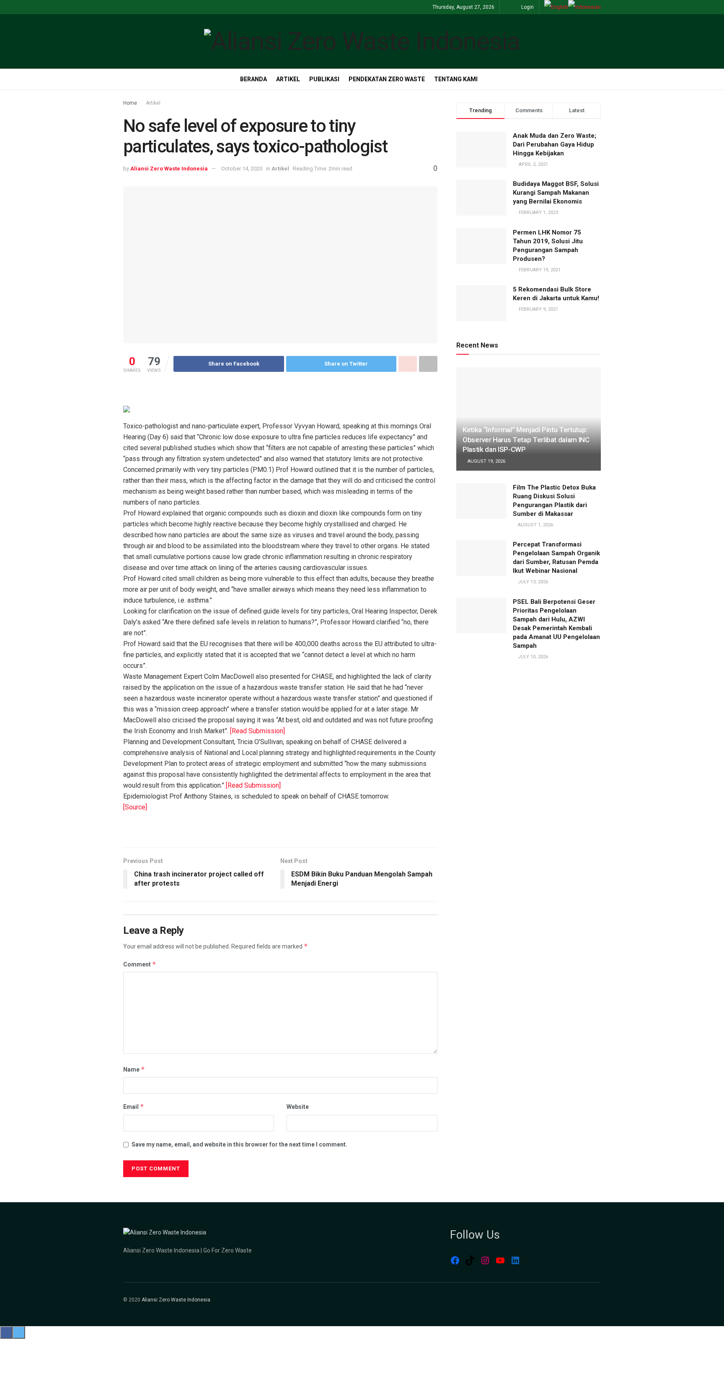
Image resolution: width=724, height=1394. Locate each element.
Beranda (253, 79)
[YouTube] (500, 1260)
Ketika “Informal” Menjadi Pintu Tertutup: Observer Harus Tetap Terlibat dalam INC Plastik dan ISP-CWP (526, 439)
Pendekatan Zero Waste (387, 79)
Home (130, 103)
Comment (139, 964)
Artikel (288, 79)
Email (133, 1107)
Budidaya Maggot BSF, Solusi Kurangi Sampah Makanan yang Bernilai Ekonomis (556, 192)
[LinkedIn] (515, 1260)
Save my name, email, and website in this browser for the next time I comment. (239, 1144)
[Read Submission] (257, 731)
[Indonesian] (584, 7)
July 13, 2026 (532, 582)
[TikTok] (470, 1260)
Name (134, 1069)
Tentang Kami (456, 79)
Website (298, 1106)
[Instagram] (485, 1260)
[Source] (135, 807)
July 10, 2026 (532, 657)
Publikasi (324, 79)
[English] (556, 7)
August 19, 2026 (485, 461)
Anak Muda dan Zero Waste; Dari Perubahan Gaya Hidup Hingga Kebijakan (554, 144)
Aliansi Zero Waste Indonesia (169, 168)
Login (527, 7)
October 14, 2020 (241, 168)
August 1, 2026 (535, 525)
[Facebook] (455, 1260)
